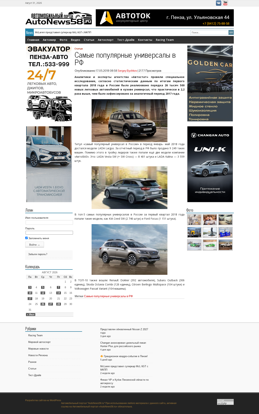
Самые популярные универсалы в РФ (108, 296)
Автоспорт (106, 40)
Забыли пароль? (37, 254)
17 (30, 298)
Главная (33, 40)
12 (43, 292)
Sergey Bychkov (127, 70)
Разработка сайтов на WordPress (43, 400)
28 (58, 304)
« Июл (30, 314)
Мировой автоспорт (39, 342)
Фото (63, 40)
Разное (32, 362)
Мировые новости (38, 348)
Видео (75, 40)
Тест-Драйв (125, 40)
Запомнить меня (38, 238)
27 (50, 304)
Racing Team (165, 40)
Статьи (89, 40)
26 (43, 304)
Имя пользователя (36, 217)
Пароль (30, 228)
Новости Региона (38, 355)
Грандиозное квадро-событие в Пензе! (125, 356)
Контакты (145, 40)
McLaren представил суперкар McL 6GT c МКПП (63, 32)
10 (30, 292)
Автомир (49, 40)
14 (58, 292)
